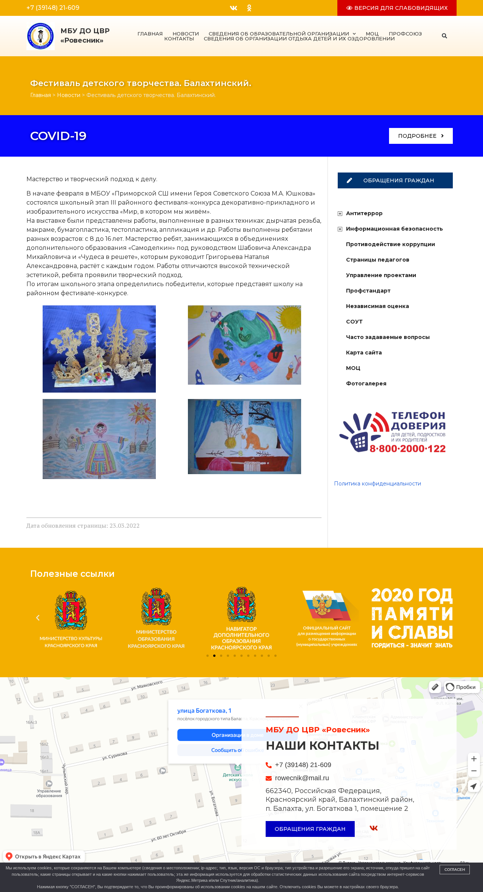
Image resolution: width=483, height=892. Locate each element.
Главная (150, 33)
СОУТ (354, 321)
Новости (185, 33)
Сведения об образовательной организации (279, 33)
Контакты (179, 38)
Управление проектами (381, 275)
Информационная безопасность (394, 228)
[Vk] (233, 8)
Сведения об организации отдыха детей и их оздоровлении (299, 38)
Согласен (455, 869)
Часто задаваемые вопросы (388, 337)
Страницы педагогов (377, 259)
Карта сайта (364, 352)
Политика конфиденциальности (377, 483)
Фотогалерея (366, 383)
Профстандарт (368, 290)
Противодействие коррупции (390, 244)
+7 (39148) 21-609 (52, 7)
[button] (444, 36)
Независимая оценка (377, 306)
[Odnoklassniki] (249, 8)
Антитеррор (364, 213)
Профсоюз (405, 33)
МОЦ (372, 33)
